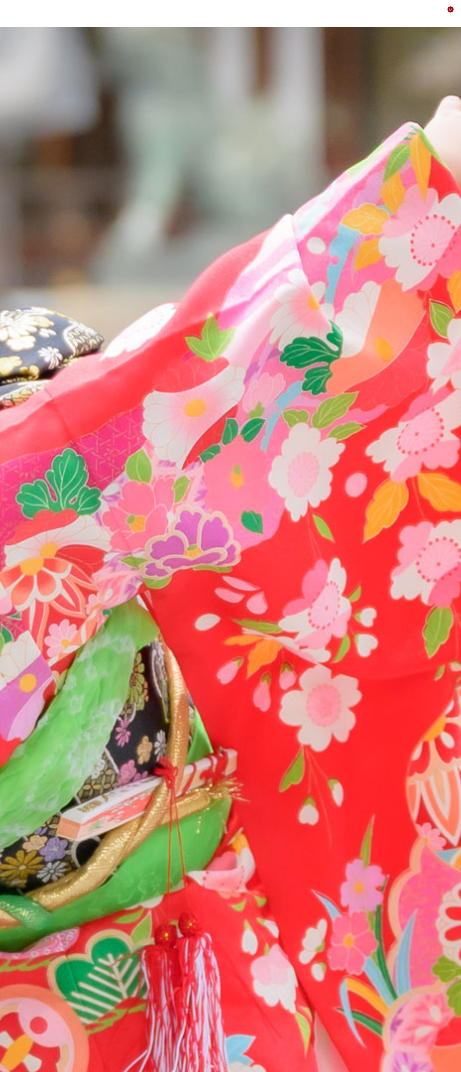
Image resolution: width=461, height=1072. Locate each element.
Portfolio (282, 13)
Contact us (338, 13)
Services (243, 13)
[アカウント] (431, 13)
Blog (309, 13)
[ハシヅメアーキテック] (41, 12)
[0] (445, 13)
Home (215, 13)
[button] (417, 13)
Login (392, 13)
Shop (369, 13)
